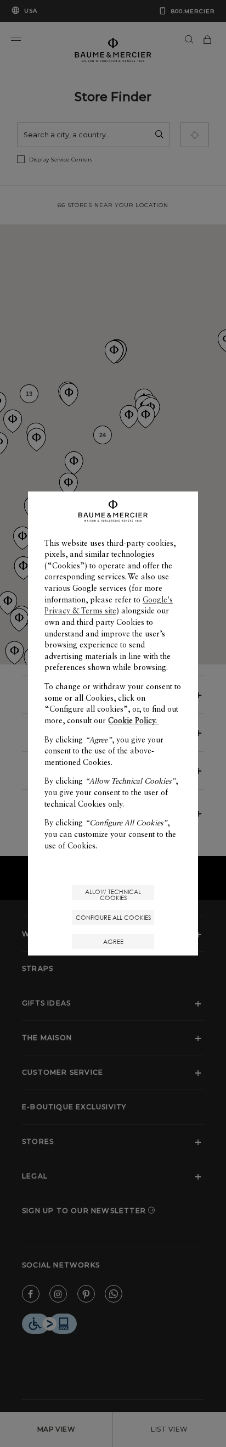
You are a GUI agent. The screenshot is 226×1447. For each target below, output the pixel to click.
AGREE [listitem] (113, 941)
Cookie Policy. (133, 720)
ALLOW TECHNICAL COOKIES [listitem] (113, 893)
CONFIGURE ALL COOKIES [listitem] (113, 917)
